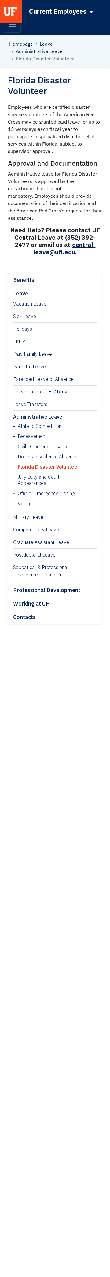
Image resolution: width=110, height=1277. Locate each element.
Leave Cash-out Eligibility (40, 392)
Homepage (21, 44)
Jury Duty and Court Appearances (39, 480)
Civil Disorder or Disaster (44, 446)
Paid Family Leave (32, 354)
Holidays (22, 329)
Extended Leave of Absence (43, 379)
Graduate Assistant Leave (41, 542)
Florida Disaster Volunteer (48, 467)
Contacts (24, 617)
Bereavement (32, 436)
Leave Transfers (30, 404)
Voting (24, 503)
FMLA (19, 341)
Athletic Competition (39, 426)
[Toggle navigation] (12, 27)
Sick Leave (24, 316)
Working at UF (31, 603)
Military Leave (28, 517)
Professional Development (46, 590)
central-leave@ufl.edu (64, 248)
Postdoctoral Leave (34, 555)
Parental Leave (29, 366)
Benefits (23, 279)
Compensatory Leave (36, 529)
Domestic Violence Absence (48, 457)
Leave (46, 44)
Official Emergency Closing (46, 493)
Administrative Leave (39, 51)
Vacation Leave (29, 304)
